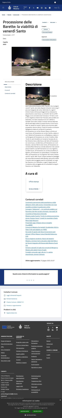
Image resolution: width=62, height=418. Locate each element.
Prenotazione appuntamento (20, 377)
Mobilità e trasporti (21, 363)
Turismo (18, 360)
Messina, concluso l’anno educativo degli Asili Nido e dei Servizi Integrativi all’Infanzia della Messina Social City (42, 243)
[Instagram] (41, 8)
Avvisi (48, 347)
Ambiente (34, 356)
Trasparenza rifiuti (36, 381)
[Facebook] (29, 8)
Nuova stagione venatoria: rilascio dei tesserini (40, 239)
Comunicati (16, 15)
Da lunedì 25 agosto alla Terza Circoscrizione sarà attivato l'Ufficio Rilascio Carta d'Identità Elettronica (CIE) (41, 234)
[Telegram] (49, 8)
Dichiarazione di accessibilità (35, 391)
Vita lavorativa (20, 348)
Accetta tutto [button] (25, 411)
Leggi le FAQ (19, 386)
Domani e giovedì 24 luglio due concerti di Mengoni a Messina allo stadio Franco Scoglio (42, 249)
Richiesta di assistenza (22, 389)
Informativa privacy (36, 384)
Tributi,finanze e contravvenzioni (35, 352)
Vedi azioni (52, 22)
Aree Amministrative (6, 344)
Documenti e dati (5, 361)
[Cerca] (59, 8)
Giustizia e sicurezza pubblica (36, 347)
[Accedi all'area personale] (55, 2)
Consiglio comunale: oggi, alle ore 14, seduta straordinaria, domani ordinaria (39, 253)
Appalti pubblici (20, 354)
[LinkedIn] (45, 8)
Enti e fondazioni (5, 350)
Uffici (2, 347)
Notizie (48, 341)
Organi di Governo (6, 341)
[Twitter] (33, 8)
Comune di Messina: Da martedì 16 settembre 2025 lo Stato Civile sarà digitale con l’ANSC (42, 228)
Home (3, 15)
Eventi (48, 358)
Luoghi (48, 355)
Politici (3, 353)
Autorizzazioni (35, 364)
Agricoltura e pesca (36, 367)
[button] (31, 415)
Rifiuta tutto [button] (37, 411)
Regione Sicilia (6, 2)
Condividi (44, 22)
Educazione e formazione (35, 342)
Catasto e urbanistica (22, 357)
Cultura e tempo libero (22, 345)
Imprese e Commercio (22, 351)
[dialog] (31, 408)
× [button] (60, 400)
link (46, 408)
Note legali (34, 387)
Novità (9, 15)
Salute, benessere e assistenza (36, 360)
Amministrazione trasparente (36, 377)
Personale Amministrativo (5, 357)
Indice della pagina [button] (9, 81)
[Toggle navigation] (3, 8)
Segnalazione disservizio (19, 382)
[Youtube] (37, 8)
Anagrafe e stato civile (22, 342)
